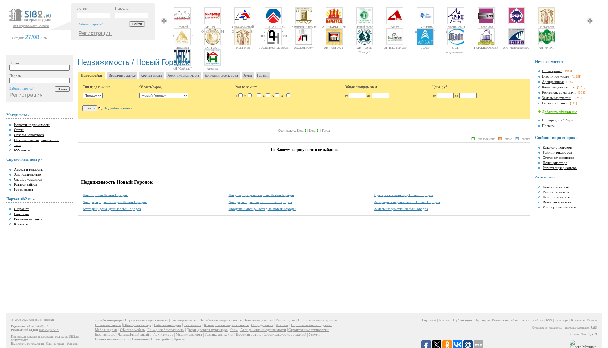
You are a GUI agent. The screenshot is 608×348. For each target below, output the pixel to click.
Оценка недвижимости (112, 339)
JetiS (594, 327)
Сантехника (192, 325)
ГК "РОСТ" (212, 47)
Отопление (140, 339)
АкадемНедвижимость (273, 47)
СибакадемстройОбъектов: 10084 (243, 26)
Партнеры (21, 214)
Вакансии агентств (557, 202)
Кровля (179, 339)
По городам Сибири (557, 120)
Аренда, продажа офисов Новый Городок (260, 202)
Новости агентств (556, 197)
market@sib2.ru (49, 330)
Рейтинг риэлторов (557, 152)
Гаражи (263, 75)
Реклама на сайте (505, 320)
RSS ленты (22, 150)
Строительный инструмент (311, 325)
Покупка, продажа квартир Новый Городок (261, 195)
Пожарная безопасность (165, 330)
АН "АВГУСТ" (334, 47)
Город (326, 130)
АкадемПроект (304, 47)
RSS (549, 320)
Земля (247, 75)
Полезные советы (108, 325)
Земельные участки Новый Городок (401, 209)
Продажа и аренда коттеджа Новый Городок (262, 209)
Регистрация (95, 33)
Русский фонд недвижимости (455, 26)
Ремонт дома (285, 320)
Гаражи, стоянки (554, 103)
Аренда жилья (151, 75)
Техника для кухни (219, 334)
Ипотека (282, 325)
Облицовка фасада (137, 325)
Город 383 (486, 26)
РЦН (516, 26)
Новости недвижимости (32, 125)
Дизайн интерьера (109, 320)
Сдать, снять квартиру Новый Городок (403, 195)
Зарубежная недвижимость (221, 320)
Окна (234, 330)
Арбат (425, 47)
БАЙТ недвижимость (455, 47)
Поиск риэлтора (555, 163)
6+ (283, 96)
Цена (300, 130)
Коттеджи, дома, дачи (221, 75)
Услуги (314, 334)
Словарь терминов (28, 179)
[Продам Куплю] (93, 95)
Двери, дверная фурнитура (207, 330)
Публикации (462, 320)
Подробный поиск (118, 108)
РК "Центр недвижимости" (425, 26)
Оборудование (262, 325)
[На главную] (39, 21)
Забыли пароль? (91, 24)
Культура (561, 320)
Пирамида (182, 47)
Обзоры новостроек (29, 135)
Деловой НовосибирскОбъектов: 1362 (182, 26)
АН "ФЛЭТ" (547, 47)
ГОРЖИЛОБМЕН (486, 47)
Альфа (395, 26)
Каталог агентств (556, 187)
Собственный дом (167, 325)
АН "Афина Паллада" (364, 47)
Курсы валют (23, 189)
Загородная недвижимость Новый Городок (407, 202)
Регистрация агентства (560, 207)
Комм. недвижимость (183, 75)
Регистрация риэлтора (560, 168)
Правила (548, 125)
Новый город (364, 26)
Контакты (21, 224)
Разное (592, 320)
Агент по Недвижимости (212, 68)
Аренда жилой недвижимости (263, 330)
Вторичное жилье (122, 75)
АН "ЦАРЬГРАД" (334, 26)
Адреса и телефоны (28, 169)
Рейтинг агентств (556, 192)
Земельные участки (556, 98)
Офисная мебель (132, 330)
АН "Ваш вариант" (395, 47)
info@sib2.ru (43, 326)
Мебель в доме (106, 330)
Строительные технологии (308, 330)
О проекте (21, 209)
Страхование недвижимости (146, 320)
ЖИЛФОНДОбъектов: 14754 (212, 26)
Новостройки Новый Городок (105, 195)
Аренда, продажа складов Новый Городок (115, 202)
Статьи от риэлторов (558, 157)
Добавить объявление (559, 112)
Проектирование (248, 334)
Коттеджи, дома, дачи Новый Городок (112, 209)
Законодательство (27, 174)
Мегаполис (547, 26)
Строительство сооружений (285, 334)
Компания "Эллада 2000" (303, 26)
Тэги (17, 145)
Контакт (445, 320)
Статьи (19, 130)
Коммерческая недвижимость (226, 325)
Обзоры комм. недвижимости (36, 140)
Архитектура (163, 334)
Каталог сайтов (25, 184)
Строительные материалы (317, 320)
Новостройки (91, 75)
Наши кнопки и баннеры (62, 343)
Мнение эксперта (189, 334)
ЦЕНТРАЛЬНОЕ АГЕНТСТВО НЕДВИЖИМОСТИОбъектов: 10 (273, 26)
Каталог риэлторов (557, 147)
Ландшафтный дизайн (134, 334)
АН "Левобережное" (516, 47)
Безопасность (105, 334)
